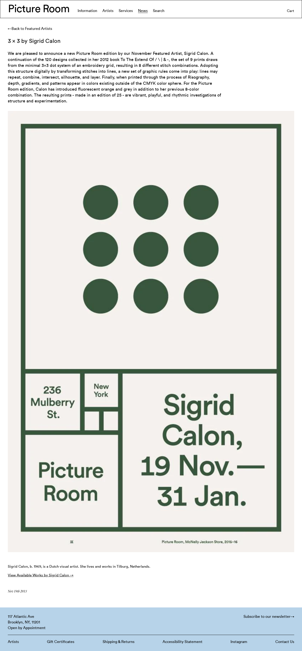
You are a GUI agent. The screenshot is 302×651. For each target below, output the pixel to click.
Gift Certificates (60, 642)
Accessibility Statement (182, 642)
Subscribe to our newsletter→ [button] (268, 617)
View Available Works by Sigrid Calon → (40, 575)
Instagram (239, 642)
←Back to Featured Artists (30, 29)
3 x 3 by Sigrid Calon (34, 41)
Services (126, 11)
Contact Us (284, 642)
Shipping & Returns (118, 642)
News (143, 11)
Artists (107, 11)
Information (87, 11)
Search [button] (158, 11)
